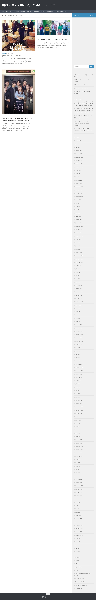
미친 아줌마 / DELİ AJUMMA (21, 5)
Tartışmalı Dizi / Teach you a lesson (84, 88)
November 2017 (79, 449)
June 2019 (77, 387)
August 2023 (78, 239)
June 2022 (77, 272)
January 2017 (78, 482)
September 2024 (79, 196)
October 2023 (78, 232)
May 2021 (77, 315)
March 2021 (78, 321)
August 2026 (78, 140)
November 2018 (79, 410)
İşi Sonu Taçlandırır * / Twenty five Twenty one (53, 39)
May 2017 (77, 469)
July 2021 (77, 308)
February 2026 (78, 150)
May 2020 (77, 354)
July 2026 (77, 144)
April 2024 (77, 213)
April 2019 (77, 393)
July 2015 (77, 541)
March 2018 (78, 436)
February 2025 (78, 180)
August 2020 (78, 344)
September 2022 (79, 262)
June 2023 (77, 246)
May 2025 (77, 177)
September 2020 (79, 341)
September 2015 (79, 535)
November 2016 (79, 489)
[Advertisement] (84, 41)
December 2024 (79, 186)
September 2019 (79, 377)
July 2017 (77, 462)
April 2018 (77, 433)
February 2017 (78, 479)
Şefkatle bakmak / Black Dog (11, 56)
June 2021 (77, 311)
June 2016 (77, 505)
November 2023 (79, 229)
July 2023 (77, 242)
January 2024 (78, 223)
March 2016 (78, 515)
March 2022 (78, 282)
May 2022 (77, 275)
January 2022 (78, 288)
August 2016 (78, 499)
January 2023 (78, 252)
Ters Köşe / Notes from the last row (84, 84)
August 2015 (78, 538)
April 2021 (77, 318)
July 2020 (77, 347)
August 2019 (78, 380)
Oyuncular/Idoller (20, 11)
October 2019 (78, 374)
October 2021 (78, 298)
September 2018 (79, 416)
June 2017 (77, 466)
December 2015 (79, 525)
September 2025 (79, 167)
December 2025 (79, 157)
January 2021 (78, 328)
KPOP (42, 11)
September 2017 (79, 456)
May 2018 (77, 430)
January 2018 (78, 443)
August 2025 (78, 170)
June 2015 (77, 545)
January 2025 (78, 183)
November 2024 (79, 190)
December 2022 (79, 255)
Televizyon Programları (33, 11)
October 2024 (78, 193)
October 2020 (78, 338)
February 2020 (78, 364)
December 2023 (79, 226)
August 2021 (78, 305)
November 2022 (79, 259)
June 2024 (77, 206)
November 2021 (79, 295)
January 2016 (78, 522)
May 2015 (77, 548)
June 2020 (77, 351)
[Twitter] (91, 15)
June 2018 (77, 426)
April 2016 (77, 512)
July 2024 (77, 203)
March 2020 (78, 361)
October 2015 (78, 532)
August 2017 (78, 459)
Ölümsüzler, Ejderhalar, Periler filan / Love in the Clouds (83, 130)
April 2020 (77, 357)
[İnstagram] (93, 15)
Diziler (4, 53)
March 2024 (78, 216)
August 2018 (78, 420)
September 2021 (79, 301)
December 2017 (79, 446)
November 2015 (79, 528)
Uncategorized (78, 588)
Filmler (12, 11)
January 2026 (78, 154)
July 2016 (77, 502)
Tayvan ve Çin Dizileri (60, 11)
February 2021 (78, 324)
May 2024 (77, 209)
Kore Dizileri (5, 11)
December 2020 (79, 331)
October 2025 (78, 163)
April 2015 (77, 551)
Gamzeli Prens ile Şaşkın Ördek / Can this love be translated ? (83, 116)
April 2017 (77, 472)
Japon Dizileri (49, 11)
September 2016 (79, 495)
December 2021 (79, 292)
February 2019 (78, 400)
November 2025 (79, 160)
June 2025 (77, 173)
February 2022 (78, 285)
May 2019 (77, 390)
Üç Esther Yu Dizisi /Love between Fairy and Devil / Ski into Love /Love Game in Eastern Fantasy (83, 103)
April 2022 (77, 278)
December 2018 (79, 407)
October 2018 (78, 413)
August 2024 (78, 200)
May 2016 (77, 509)
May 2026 (77, 147)
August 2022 (78, 265)
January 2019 (78, 403)
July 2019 (77, 384)
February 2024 (78, 219)
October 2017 (78, 453)
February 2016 (78, 518)
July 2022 (77, 269)
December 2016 (79, 486)
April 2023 (77, 249)
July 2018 (77, 423)
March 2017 (78, 476)
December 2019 (79, 367)
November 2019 (79, 370)
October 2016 (78, 492)
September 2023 (79, 236)
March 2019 (78, 397)
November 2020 (79, 334)
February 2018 (78, 439)
